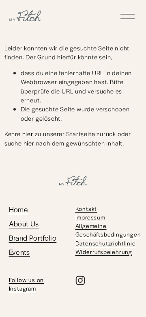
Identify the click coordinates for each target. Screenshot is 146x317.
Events (19, 251)
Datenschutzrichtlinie (105, 243)
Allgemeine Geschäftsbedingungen (108, 229)
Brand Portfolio (33, 237)
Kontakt (86, 208)
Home (18, 209)
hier (27, 133)
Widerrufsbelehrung (103, 252)
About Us (24, 223)
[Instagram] (80, 280)
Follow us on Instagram (26, 284)
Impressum (90, 217)
